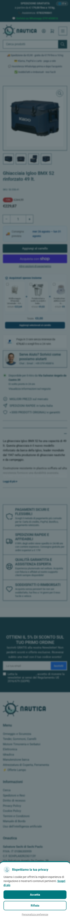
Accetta (35, 894)
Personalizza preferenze (35, 914)
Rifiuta (35, 905)
